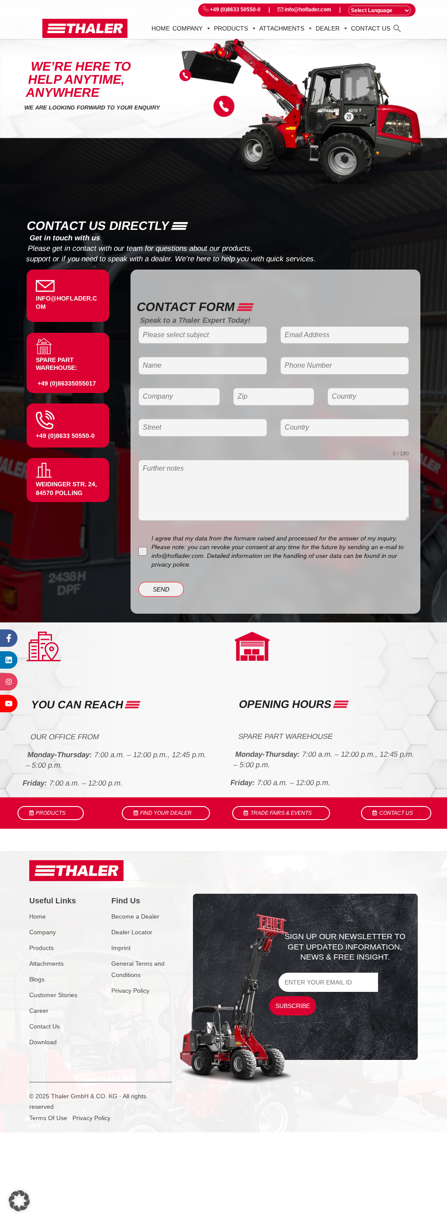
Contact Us (44, 1026)
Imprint (121, 947)
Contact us (370, 28)
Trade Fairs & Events (281, 813)
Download (43, 1042)
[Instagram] (8, 681)
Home (160, 28)
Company (187, 28)
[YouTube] (8, 703)
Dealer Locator (131, 932)
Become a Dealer (135, 916)
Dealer (328, 28)
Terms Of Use (48, 1117)
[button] (397, 27)
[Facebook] (8, 638)
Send (161, 589)
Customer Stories (53, 994)
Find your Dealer (166, 813)
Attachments (281, 28)
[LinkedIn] (8, 660)
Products (231, 28)
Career (38, 1010)
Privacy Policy (130, 990)
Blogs (37, 979)
